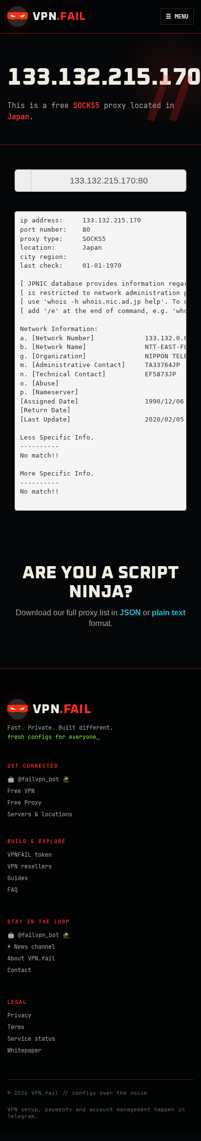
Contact (19, 970)
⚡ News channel (31, 947)
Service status (31, 1039)
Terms (15, 1027)
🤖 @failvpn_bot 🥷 (38, 779)
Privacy (19, 1015)
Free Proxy (24, 803)
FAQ (12, 890)
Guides (17, 878)
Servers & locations (39, 814)
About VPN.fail (31, 958)
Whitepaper (24, 1050)
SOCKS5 (86, 105)
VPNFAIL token (29, 855)
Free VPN (21, 791)
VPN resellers (29, 866)
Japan (18, 117)
